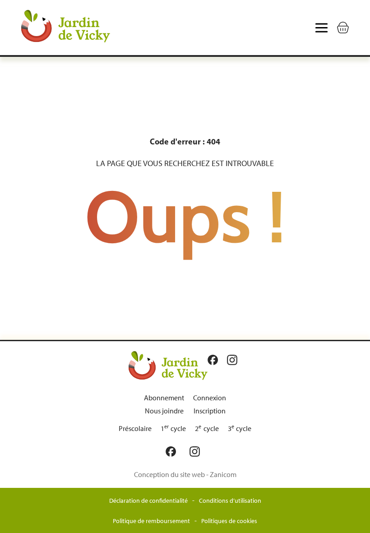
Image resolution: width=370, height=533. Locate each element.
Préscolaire (135, 428)
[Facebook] (215, 360)
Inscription (210, 411)
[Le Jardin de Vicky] (168, 365)
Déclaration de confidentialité (148, 501)
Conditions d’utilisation (230, 501)
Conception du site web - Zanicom (185, 474)
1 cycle (173, 428)
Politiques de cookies (229, 521)
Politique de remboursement (151, 521)
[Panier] (343, 27)
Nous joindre (164, 411)
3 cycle (240, 428)
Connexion (209, 398)
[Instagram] (234, 360)
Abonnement (164, 398)
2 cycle (207, 428)
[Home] (84, 27)
